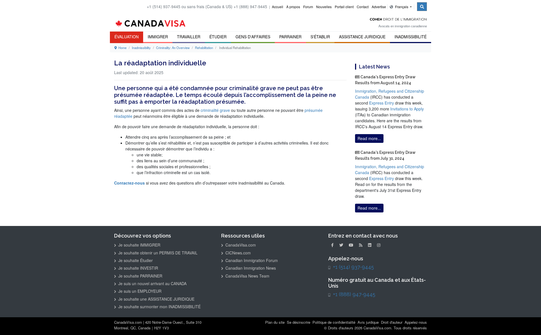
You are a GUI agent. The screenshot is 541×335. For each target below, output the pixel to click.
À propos (293, 6)
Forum (308, 6)
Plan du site (275, 322)
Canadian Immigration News (250, 268)
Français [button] (401, 6)
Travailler (188, 36)
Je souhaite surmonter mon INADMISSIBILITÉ (159, 306)
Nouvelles (324, 6)
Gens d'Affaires (253, 36)
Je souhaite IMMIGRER (138, 245)
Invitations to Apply (407, 109)
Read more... (369, 138)
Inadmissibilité (410, 36)
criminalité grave (215, 110)
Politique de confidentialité (333, 322)
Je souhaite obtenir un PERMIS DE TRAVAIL (157, 253)
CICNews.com (237, 253)
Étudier (218, 36)
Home (122, 47)
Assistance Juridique (362, 36)
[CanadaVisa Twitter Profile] (341, 245)
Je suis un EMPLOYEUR (139, 291)
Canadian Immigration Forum (251, 260)
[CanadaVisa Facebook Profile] (332, 245)
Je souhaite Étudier (135, 260)
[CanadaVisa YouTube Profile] (351, 245)
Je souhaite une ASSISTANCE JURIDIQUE (155, 299)
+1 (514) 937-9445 (353, 267)
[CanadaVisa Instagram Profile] (378, 245)
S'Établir (320, 36)
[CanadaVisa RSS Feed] (360, 245)
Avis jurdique (368, 322)
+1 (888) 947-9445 (354, 294)
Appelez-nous (416, 322)
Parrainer (290, 36)
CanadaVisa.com (240, 245)
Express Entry (381, 103)
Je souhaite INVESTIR (137, 268)
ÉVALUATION (126, 36)
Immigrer (158, 36)
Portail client (344, 6)
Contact (363, 6)
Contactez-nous (129, 183)
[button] (528, 322)
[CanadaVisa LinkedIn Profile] (369, 245)
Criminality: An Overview (173, 47)
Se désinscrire (298, 322)
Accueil (277, 6)
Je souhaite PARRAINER (139, 276)
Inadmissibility (141, 47)
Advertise (379, 6)
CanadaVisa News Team (246, 276)
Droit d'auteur (391, 322)
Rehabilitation (204, 47)
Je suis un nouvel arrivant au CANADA (152, 283)
